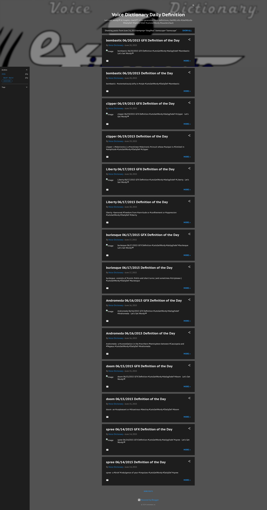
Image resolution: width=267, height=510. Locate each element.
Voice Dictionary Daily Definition (148, 14)
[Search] (193, 6)
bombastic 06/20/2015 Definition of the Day (139, 73)
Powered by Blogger (149, 500)
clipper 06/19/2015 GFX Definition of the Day (140, 103)
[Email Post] (107, 61)
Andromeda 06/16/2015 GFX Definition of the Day (144, 300)
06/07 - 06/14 (8, 78)
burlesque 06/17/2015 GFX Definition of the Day (142, 235)
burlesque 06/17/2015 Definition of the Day (139, 268)
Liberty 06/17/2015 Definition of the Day (137, 202)
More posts (148, 491)
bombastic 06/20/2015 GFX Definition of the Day (142, 40)
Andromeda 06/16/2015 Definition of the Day (140, 333)
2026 (3, 74)
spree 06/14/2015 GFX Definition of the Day (139, 429)
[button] (189, 39)
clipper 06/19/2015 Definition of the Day (137, 136)
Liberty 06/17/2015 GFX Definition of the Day (140, 169)
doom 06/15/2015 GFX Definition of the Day (139, 366)
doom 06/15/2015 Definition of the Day (136, 399)
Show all (187, 30)
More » (187, 60)
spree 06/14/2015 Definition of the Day (136, 462)
